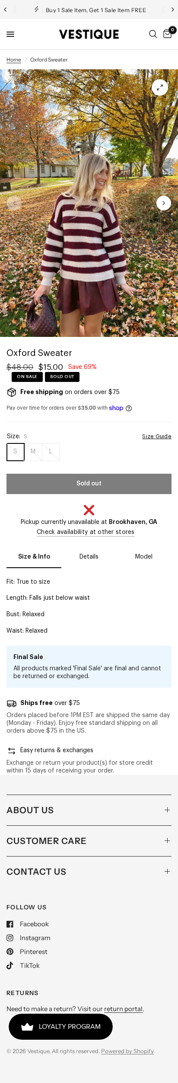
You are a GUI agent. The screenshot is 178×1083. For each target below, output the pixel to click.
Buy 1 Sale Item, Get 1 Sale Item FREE (96, 9)
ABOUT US (30, 810)
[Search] (153, 34)
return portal (123, 1009)
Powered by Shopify (127, 1050)
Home (13, 59)
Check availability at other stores (86, 532)
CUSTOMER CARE (46, 841)
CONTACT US (36, 871)
